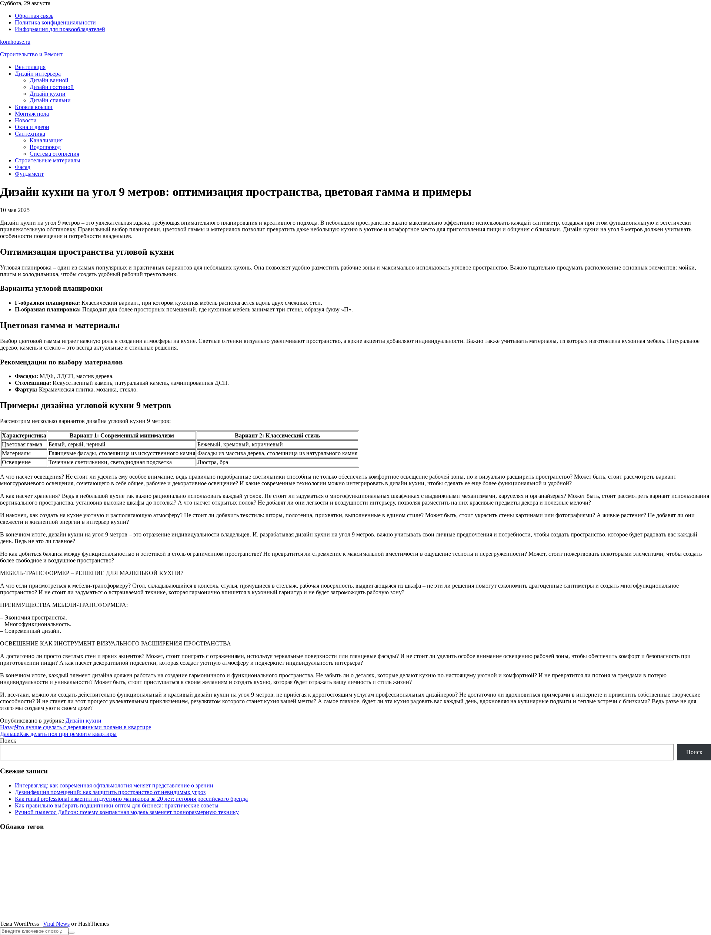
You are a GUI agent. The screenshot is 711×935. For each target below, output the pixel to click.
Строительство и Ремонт (31, 54)
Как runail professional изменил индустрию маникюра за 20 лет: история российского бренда (131, 799)
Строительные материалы (47, 160)
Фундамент (29, 174)
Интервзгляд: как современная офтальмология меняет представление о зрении (114, 785)
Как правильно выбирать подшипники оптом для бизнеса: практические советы (116, 805)
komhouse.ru (15, 42)
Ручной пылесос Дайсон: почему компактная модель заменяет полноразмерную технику (127, 812)
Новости (26, 120)
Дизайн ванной (49, 80)
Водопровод (45, 147)
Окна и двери (32, 127)
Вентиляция (30, 67)
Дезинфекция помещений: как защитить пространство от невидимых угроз (110, 792)
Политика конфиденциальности (55, 22)
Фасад (22, 167)
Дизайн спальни (50, 100)
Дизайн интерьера (38, 73)
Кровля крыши (34, 107)
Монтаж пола (32, 113)
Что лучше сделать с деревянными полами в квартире (75, 727)
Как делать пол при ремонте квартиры (58, 734)
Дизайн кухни (48, 93)
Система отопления (54, 154)
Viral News (56, 924)
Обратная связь (34, 16)
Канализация (46, 140)
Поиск (8, 740)
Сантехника (30, 133)
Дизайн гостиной (52, 87)
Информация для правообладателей (60, 29)
